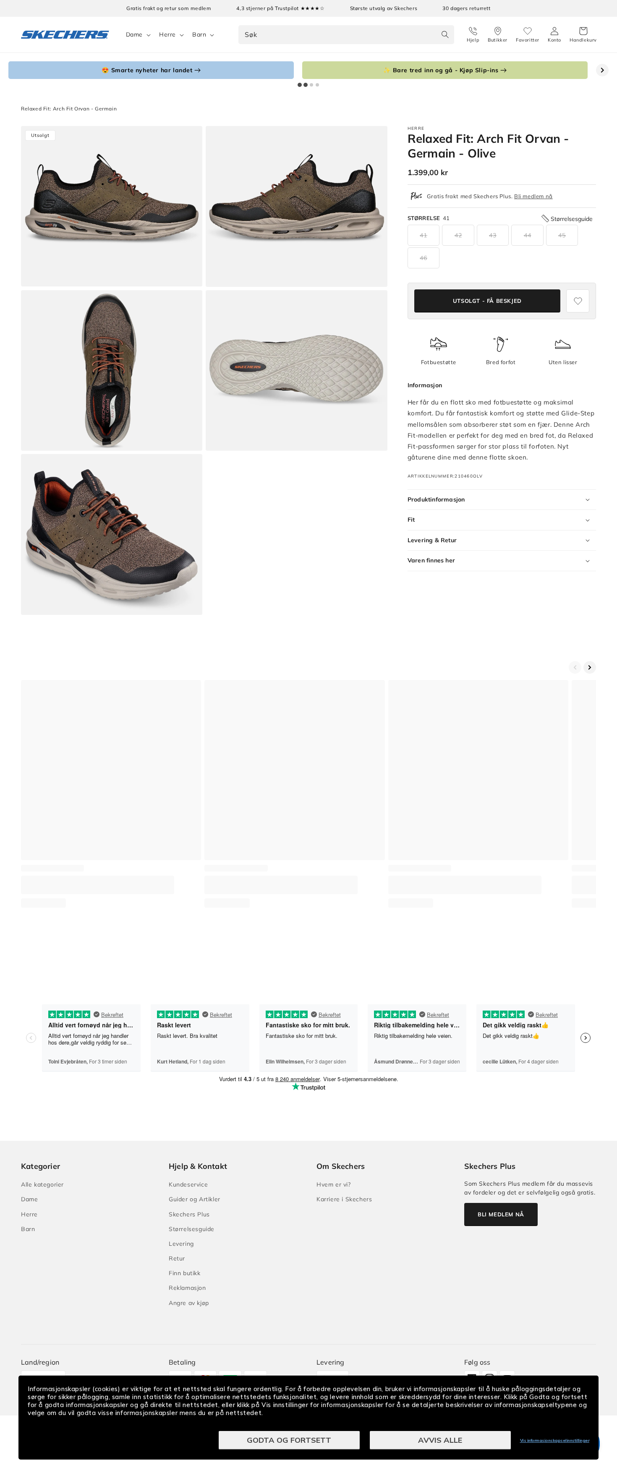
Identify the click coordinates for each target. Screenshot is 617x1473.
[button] (583, 35)
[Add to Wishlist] (577, 300)
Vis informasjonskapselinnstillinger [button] (555, 1440)
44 (527, 235)
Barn (199, 34)
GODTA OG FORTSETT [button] (289, 1440)
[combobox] (346, 34)
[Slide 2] (305, 85)
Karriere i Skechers (344, 1199)
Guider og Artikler (194, 1199)
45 (562, 235)
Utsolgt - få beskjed (487, 300)
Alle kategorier (42, 1184)
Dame (134, 34)
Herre (167, 34)
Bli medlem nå (533, 196)
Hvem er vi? (333, 1184)
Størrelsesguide (191, 1229)
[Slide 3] (311, 85)
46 (423, 258)
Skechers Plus (189, 1214)
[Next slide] (602, 70)
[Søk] (445, 34)
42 (458, 235)
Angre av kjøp (189, 1303)
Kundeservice (188, 1184)
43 (493, 235)
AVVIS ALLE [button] (440, 1440)
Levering (181, 1243)
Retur (177, 1258)
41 (423, 235)
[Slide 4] (317, 85)
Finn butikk (185, 1273)
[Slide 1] (300, 85)
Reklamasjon (187, 1288)
